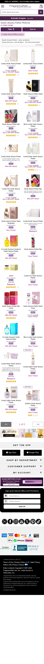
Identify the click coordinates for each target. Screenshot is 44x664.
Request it (33, 231)
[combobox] (22, 12)
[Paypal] (30, 536)
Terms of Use (8, 562)
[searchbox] (19, 12)
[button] (2, 6)
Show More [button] (39, 45)
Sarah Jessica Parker (13, 34)
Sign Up (22, 506)
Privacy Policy (20, 562)
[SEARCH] (40, 12)
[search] (37, 6)
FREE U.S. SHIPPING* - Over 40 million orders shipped (22, 1)
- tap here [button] (22, 18)
